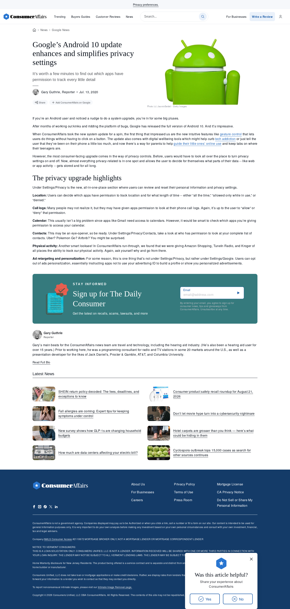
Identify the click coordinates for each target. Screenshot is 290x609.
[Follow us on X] (50, 506)
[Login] (280, 16)
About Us (138, 484)
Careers (137, 500)
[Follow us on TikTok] (45, 506)
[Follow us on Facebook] (34, 506)
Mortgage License (230, 484)
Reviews (108, 17)
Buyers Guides (80, 17)
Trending (60, 17)
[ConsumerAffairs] (25, 16)
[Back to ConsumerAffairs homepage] (34, 30)
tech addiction (225, 138)
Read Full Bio (41, 362)
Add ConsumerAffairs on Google (73, 102)
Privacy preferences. (146, 5)
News (129, 17)
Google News (60, 30)
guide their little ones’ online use (197, 143)
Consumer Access (58, 539)
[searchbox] (174, 17)
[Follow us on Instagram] (39, 506)
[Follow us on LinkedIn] (56, 506)
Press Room (183, 500)
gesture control (231, 134)
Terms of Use (183, 492)
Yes (208, 598)
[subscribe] (238, 292)
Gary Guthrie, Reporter (58, 92)
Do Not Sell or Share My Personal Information (235, 503)
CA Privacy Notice (230, 492)
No (241, 598)
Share (42, 102)
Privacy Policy (184, 484)
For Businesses (236, 17)
